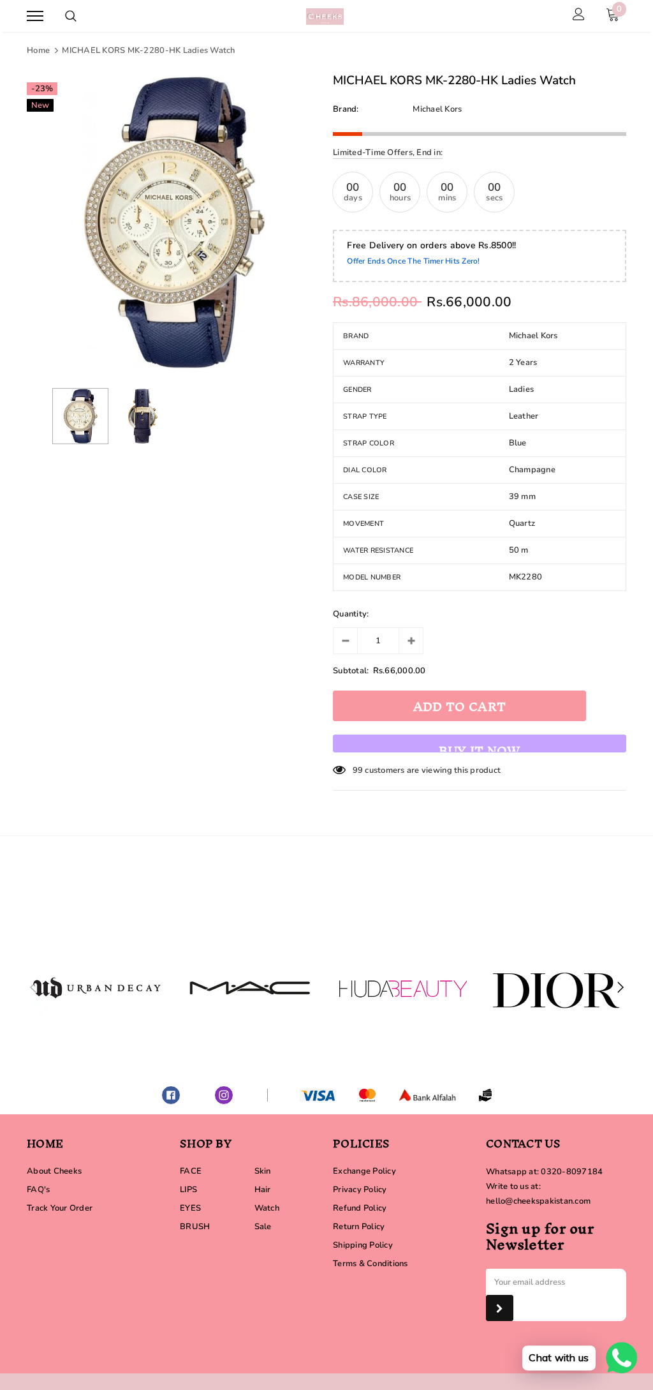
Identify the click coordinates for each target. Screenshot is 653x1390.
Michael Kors (437, 109)
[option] (173, 222)
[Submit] (499, 1308)
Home (38, 50)
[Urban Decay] (97, 988)
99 (358, 770)
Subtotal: (351, 670)
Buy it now (479, 744)
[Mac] (250, 988)
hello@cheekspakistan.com (538, 1201)
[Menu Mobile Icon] (35, 16)
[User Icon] (579, 16)
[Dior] (556, 988)
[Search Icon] (71, 16)
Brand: (346, 109)
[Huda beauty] (403, 988)
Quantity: (351, 614)
